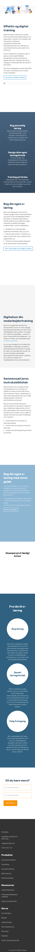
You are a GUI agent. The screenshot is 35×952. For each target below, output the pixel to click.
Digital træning (6, 873)
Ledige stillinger (6, 922)
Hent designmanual (7, 927)
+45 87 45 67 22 (6, 848)
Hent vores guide (11, 509)
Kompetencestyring (7, 869)
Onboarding (5, 864)
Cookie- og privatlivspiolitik (10, 940)
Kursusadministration (8, 860)
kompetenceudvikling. (11, 341)
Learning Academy (7, 878)
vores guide (8, 486)
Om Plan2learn (6, 913)
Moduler (4, 918)
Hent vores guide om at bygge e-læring (18, 248)
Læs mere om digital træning (15, 77)
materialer (4, 897)
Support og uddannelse (9, 901)
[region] (17, 571)
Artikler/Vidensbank (7, 890)
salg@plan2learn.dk (8, 843)
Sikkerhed (4, 936)
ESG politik (4, 931)
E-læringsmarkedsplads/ (9, 894)
